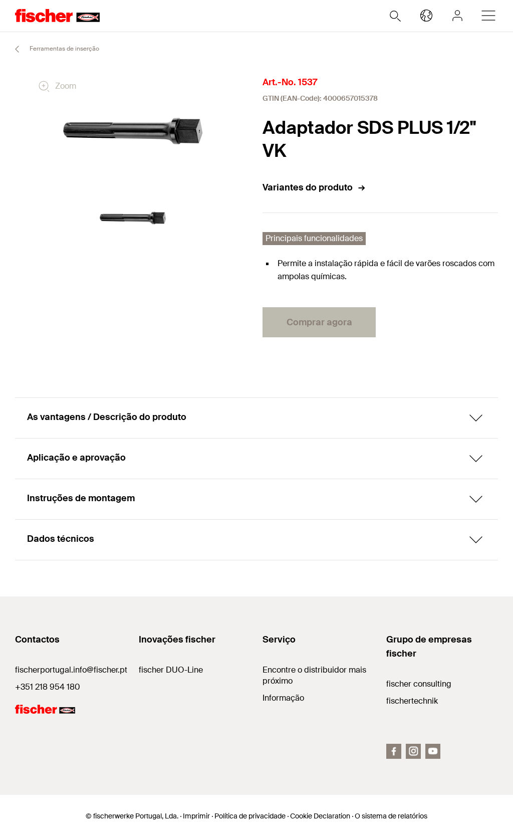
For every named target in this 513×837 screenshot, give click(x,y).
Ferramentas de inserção (63, 49)
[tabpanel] (133, 218)
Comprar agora (319, 322)
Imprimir (196, 815)
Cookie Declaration (320, 815)
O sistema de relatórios (391, 815)
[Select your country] (426, 15)
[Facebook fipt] (393, 751)
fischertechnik (412, 701)
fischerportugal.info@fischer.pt (71, 670)
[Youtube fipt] (432, 751)
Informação (283, 698)
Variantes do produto (308, 187)
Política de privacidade (250, 815)
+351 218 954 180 (47, 687)
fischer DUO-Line (171, 670)
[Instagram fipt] (413, 751)
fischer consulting (418, 684)
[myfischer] (457, 15)
